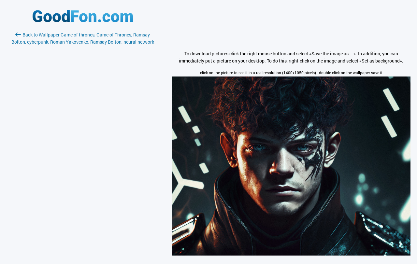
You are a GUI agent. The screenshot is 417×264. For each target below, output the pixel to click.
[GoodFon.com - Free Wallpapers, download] (83, 20)
